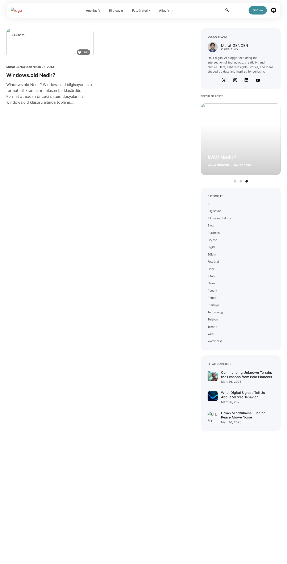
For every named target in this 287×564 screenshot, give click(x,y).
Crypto (212, 240)
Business (214, 232)
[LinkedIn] (246, 80)
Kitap (211, 276)
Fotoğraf (213, 261)
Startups (213, 305)
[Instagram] (235, 80)
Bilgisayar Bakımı (219, 218)
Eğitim (212, 254)
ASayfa (164, 10)
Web (211, 334)
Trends (212, 326)
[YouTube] (257, 80)
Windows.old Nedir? (30, 75)
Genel (211, 269)
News (211, 283)
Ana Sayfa (93, 10)
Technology (216, 312)
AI (209, 203)
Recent (212, 290)
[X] (223, 80)
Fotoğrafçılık (141, 10)
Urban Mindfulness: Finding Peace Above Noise (243, 415)
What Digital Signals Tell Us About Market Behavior (243, 395)
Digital (212, 247)
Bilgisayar (116, 10)
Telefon (213, 319)
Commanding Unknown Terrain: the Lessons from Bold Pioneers (246, 374)
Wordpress (215, 341)
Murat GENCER (17, 67)
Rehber (212, 297)
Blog (211, 225)
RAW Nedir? (222, 157)
